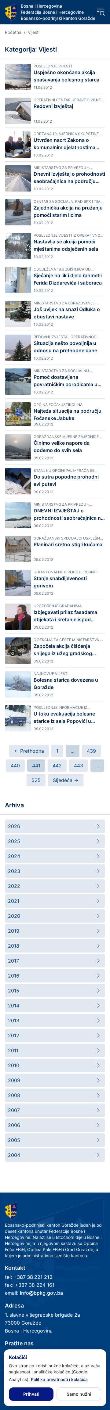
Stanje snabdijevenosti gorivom (60, 582)
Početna (13, 32)
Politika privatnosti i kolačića (59, 1379)
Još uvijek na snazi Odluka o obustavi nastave (67, 313)
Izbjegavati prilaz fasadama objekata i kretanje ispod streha (65, 616)
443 (78, 765)
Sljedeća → (66, 780)
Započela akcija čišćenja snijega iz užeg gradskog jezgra (63, 650)
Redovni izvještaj (53, 106)
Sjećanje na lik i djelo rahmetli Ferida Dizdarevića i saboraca (68, 279)
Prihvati (31, 1394)
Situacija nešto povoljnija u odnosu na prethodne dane (65, 346)
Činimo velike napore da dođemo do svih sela (62, 446)
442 (57, 765)
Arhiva (14, 805)
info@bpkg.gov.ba (41, 1293)
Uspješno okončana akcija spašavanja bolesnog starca (66, 76)
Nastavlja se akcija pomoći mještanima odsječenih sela (66, 245)
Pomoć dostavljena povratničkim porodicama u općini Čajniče (65, 381)
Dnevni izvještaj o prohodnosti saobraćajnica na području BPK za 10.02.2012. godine (69, 178)
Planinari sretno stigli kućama (68, 544)
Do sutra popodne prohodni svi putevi (66, 480)
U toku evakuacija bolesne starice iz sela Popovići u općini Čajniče (64, 718)
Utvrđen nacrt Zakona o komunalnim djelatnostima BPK (64, 144)
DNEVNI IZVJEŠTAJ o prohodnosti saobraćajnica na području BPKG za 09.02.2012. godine (69, 515)
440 (15, 765)
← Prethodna (29, 751)
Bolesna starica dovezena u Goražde (66, 683)
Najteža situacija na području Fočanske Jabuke (67, 414)
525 (36, 780)
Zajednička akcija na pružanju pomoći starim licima (68, 211)
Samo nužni (79, 1394)
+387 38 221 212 (33, 1277)
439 (91, 751)
